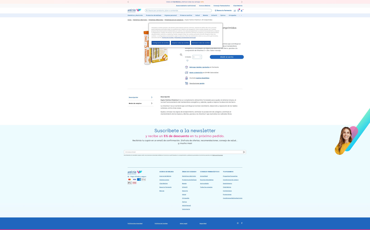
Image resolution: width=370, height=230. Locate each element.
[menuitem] (241, 10)
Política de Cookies (161, 223)
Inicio (130, 20)
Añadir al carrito (226, 57)
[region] (186, 35)
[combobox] (178, 10)
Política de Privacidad (217, 155)
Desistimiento (227, 183)
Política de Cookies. (168, 37)
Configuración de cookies (161, 42)
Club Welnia (237, 6)
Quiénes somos (164, 180)
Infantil (214, 15)
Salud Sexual (186, 205)
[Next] (241, 2)
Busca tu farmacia (165, 187)
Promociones (227, 194)
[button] (214, 67)
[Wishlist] (187, 61)
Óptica (222, 15)
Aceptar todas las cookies (180, 42)
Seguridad (203, 223)
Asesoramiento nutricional (186, 6)
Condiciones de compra (230, 180)
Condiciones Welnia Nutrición (232, 198)
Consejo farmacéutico (222, 6)
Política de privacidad (135, 223)
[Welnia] (134, 10)
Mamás (205, 15)
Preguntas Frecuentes (230, 176)
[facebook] (242, 223)
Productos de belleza (153, 15)
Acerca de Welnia (165, 176)
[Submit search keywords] (147, 10)
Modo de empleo (135, 103)
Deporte (185, 191)
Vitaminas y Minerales (156, 20)
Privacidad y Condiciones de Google (185, 37)
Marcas (161, 191)
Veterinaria (186, 209)
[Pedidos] (235, 10)
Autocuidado (204, 183)
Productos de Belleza (189, 180)
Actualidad (204, 176)
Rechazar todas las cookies (201, 42)
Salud (197, 15)
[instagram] (238, 223)
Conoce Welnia (204, 6)
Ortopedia (232, 15)
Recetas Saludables (206, 180)
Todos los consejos (206, 187)
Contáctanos (227, 191)
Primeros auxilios (186, 15)
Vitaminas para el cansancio (174, 20)
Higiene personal (171, 15)
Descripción (133, 97)
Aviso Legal (183, 223)
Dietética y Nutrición (135, 15)
